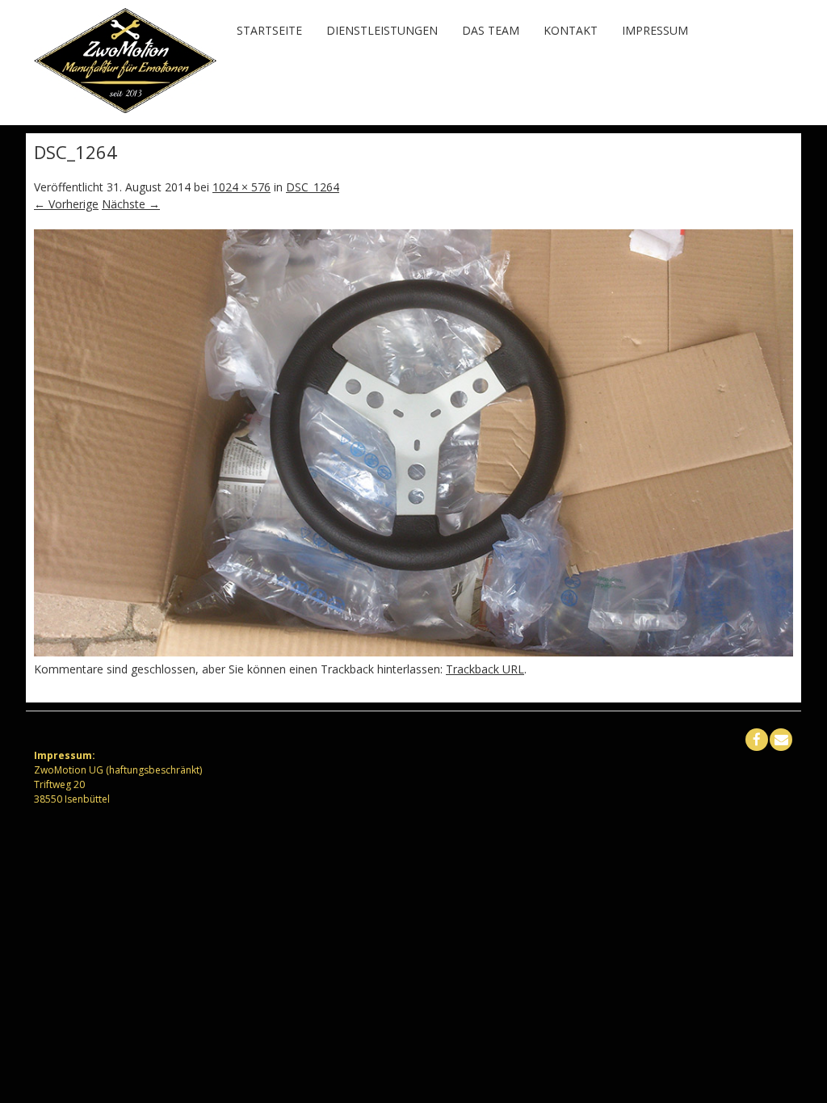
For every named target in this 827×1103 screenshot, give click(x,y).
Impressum (655, 30)
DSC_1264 (312, 187)
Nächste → (131, 204)
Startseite (269, 30)
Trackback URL (485, 669)
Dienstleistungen (382, 30)
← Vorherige (66, 204)
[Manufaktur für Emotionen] (125, 108)
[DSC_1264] (413, 652)
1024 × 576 (241, 187)
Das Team (490, 30)
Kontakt (571, 30)
